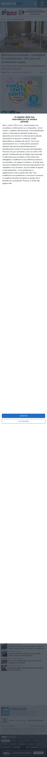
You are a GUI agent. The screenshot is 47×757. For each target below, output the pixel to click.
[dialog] (23, 378)
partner (20, 125)
